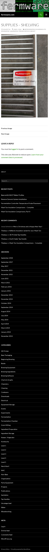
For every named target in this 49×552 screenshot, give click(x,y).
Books (3, 363)
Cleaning (4, 388)
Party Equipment (7, 483)
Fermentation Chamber (9, 421)
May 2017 (4, 266)
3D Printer (5, 351)
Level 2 (3, 450)
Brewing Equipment (8, 367)
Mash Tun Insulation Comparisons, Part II (15, 212)
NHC (3, 470)
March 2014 (5, 328)
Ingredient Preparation (9, 429)
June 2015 (4, 278)
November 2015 (7, 274)
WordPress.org (6, 539)
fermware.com (7, 14)
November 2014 (7, 299)
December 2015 (7, 270)
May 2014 (4, 320)
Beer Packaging (6, 355)
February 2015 (6, 287)
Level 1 (3, 446)
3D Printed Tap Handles (17, 235)
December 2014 (7, 295)
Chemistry (5, 384)
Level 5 (3, 462)
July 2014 (4, 316)
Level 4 (3, 458)
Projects (4, 487)
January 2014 (6, 332)
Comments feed (6, 535)
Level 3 (3, 454)
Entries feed (5, 531)
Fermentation (6, 417)
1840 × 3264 (17, 29)
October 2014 (6, 303)
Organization (5, 479)
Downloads (5, 396)
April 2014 (5, 324)
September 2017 (7, 262)
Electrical (4, 400)
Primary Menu (46, 14)
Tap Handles (5, 499)
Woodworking (6, 511)
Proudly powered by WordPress (20, 549)
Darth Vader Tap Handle (17, 239)
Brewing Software (7, 376)
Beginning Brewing (7, 359)
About (3, 172)
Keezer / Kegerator (7, 437)
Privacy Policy (5, 549)
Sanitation (4, 495)
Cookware (4, 392)
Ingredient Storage (7, 433)
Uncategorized (6, 503)
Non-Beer (4, 474)
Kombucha (5, 442)
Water (3, 507)
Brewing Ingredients (8, 372)
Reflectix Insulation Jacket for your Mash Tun (25, 231)
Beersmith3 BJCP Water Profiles (12, 195)
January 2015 (6, 291)
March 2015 (5, 283)
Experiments (5, 413)
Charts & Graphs (7, 380)
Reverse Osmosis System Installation (14, 199)
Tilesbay (4, 231)
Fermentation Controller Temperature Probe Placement (21, 203)
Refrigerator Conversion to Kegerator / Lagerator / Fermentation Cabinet (23, 30)
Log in (3, 526)
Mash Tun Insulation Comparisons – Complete (17, 207)
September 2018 (7, 258)
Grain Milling (5, 425)
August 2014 (5, 311)
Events (3, 409)
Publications (5, 491)
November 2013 (7, 336)
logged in (14, 149)
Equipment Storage (8, 405)
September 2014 (7, 307)
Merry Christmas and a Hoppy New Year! (27, 226)
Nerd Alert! (5, 466)
